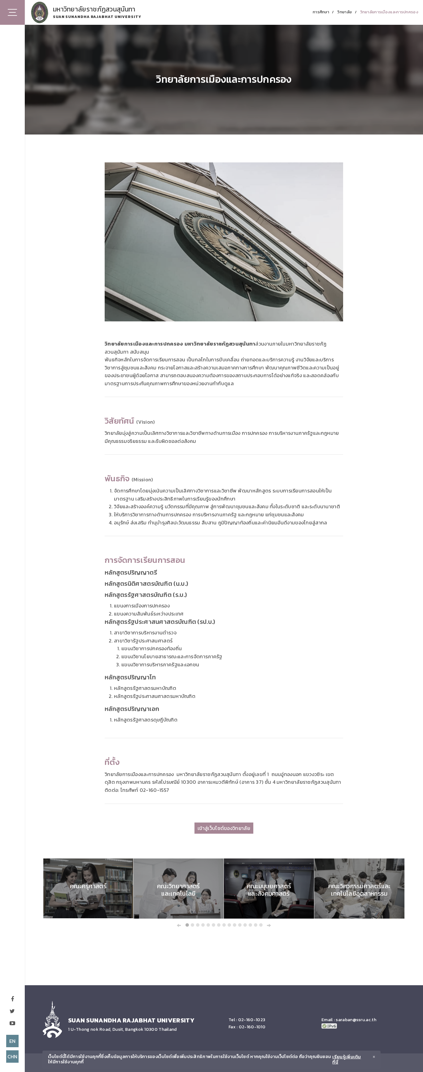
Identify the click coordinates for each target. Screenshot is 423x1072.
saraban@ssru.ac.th (356, 1020)
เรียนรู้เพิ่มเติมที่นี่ (346, 1059)
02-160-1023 (251, 1020)
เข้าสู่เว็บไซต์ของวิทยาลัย (224, 828)
